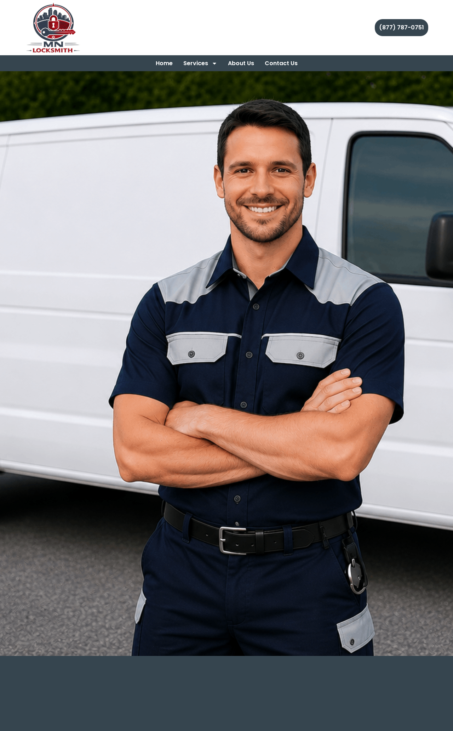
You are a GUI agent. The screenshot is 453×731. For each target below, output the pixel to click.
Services (195, 63)
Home (164, 63)
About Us (241, 63)
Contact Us (281, 63)
